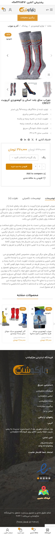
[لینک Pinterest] (29, 140)
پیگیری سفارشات (27, 17)
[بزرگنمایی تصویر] (48, 75)
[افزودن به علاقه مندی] (32, 314)
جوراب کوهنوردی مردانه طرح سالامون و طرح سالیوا (40, 332)
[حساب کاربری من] (10, 10)
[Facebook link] (36, 140)
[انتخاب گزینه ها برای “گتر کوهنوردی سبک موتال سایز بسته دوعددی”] (6, 308)
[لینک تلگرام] (21, 140)
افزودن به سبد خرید (19, 166)
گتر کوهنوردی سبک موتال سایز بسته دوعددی (15, 332)
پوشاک (25, 26)
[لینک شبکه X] (32, 140)
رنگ (43, 157)
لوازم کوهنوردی (37, 26)
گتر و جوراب (13, 26)
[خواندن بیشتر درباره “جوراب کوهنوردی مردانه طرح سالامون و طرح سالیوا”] (32, 308)
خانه (49, 26)
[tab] (50, 198)
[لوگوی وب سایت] (27, 9)
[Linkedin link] (25, 140)
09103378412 (19, 2)
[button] (51, 55)
